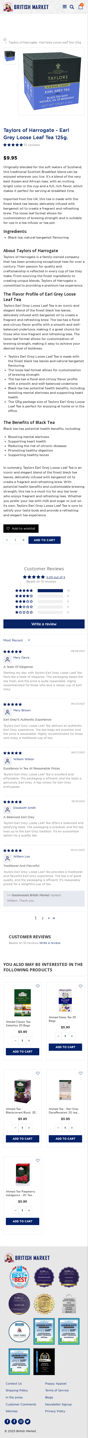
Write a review (49, 942)
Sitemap (12, 1411)
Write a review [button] (44, 624)
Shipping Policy (17, 1390)
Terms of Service (57, 1390)
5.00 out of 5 (55, 577)
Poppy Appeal (55, 1383)
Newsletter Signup (58, 1404)
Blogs (49, 1397)
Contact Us (14, 1383)
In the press (14, 1397)
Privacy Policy (55, 1411)
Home (5, 39)
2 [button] (43, 918)
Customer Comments (21, 1404)
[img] (12, 651)
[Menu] (65, 7)
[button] (13, 145)
